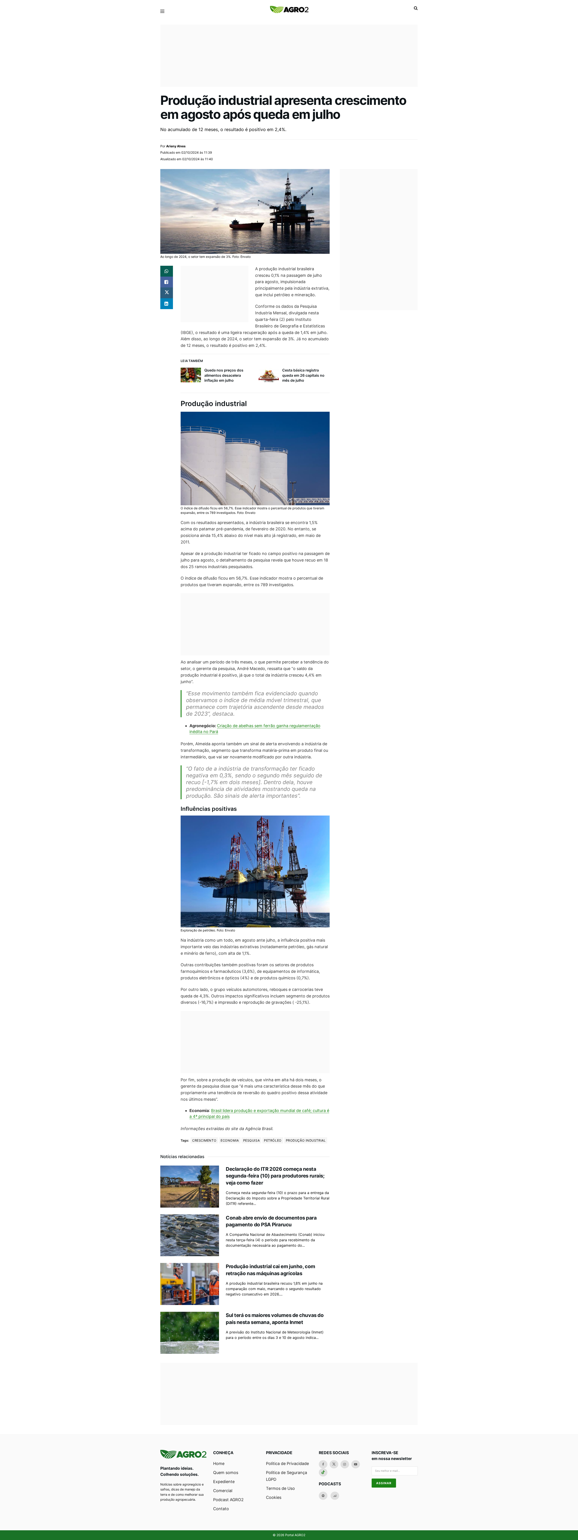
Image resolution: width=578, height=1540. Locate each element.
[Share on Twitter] (166, 292)
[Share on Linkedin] (166, 303)
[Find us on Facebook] (323, 1464)
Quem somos (225, 1472)
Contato (221, 1508)
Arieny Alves (176, 146)
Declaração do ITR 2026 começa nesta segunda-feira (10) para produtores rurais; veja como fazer (275, 1176)
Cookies (273, 1497)
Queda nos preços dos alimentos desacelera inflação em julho (223, 375)
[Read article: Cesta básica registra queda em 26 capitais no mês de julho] (269, 375)
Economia (230, 1140)
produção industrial (306, 1140)
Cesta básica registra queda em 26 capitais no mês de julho (303, 375)
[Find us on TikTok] (323, 1472)
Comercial (222, 1490)
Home (218, 1463)
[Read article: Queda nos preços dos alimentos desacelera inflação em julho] (191, 375)
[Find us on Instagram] (344, 1464)
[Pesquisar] (416, 8)
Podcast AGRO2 (228, 1499)
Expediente (224, 1481)
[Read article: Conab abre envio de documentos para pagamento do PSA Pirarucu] (189, 1235)
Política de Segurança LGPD (286, 1476)
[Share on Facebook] (166, 282)
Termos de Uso (280, 1488)
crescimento (204, 1140)
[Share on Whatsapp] (166, 271)
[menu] (162, 11)
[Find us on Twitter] (334, 1464)
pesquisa (251, 1140)
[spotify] (323, 1496)
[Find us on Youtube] (355, 1464)
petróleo (272, 1140)
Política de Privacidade (287, 1463)
